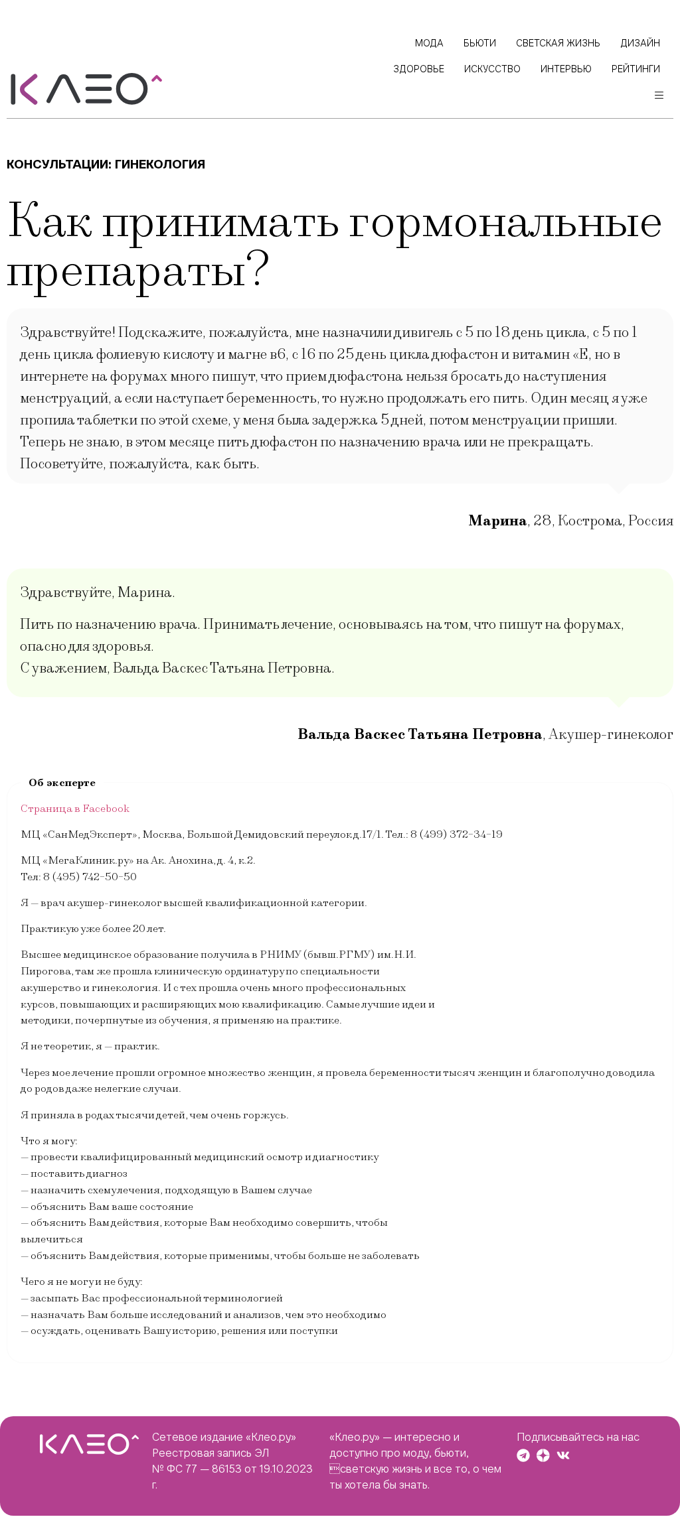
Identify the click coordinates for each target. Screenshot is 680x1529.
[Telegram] (523, 1455)
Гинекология (160, 164)
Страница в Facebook (75, 808)
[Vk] (563, 1455)
